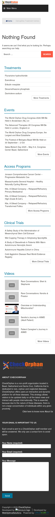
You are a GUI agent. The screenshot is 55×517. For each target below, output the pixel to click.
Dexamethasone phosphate (17, 89)
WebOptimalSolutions (11, 512)
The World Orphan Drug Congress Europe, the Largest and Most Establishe (26, 134)
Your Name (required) (12, 442)
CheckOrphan (24, 507)
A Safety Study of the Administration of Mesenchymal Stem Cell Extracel (22, 232)
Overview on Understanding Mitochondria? (33, 306)
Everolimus (10, 80)
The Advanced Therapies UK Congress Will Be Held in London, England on (26, 126)
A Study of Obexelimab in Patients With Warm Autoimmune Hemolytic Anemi (25, 243)
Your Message (9, 460)
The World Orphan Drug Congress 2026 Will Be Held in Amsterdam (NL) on (26, 119)
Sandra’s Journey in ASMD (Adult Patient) (33, 318)
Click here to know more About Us (38, 411)
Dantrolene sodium (13, 93)
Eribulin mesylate (12, 84)
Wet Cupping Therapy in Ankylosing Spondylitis (26, 237)
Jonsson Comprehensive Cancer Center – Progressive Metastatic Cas (23, 175)
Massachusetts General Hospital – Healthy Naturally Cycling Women (24, 183)
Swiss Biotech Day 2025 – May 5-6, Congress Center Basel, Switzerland (25, 148)
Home (9, 21)
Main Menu (12, 8)
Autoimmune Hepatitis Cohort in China (22, 249)
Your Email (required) (12, 451)
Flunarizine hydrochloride (16, 75)
